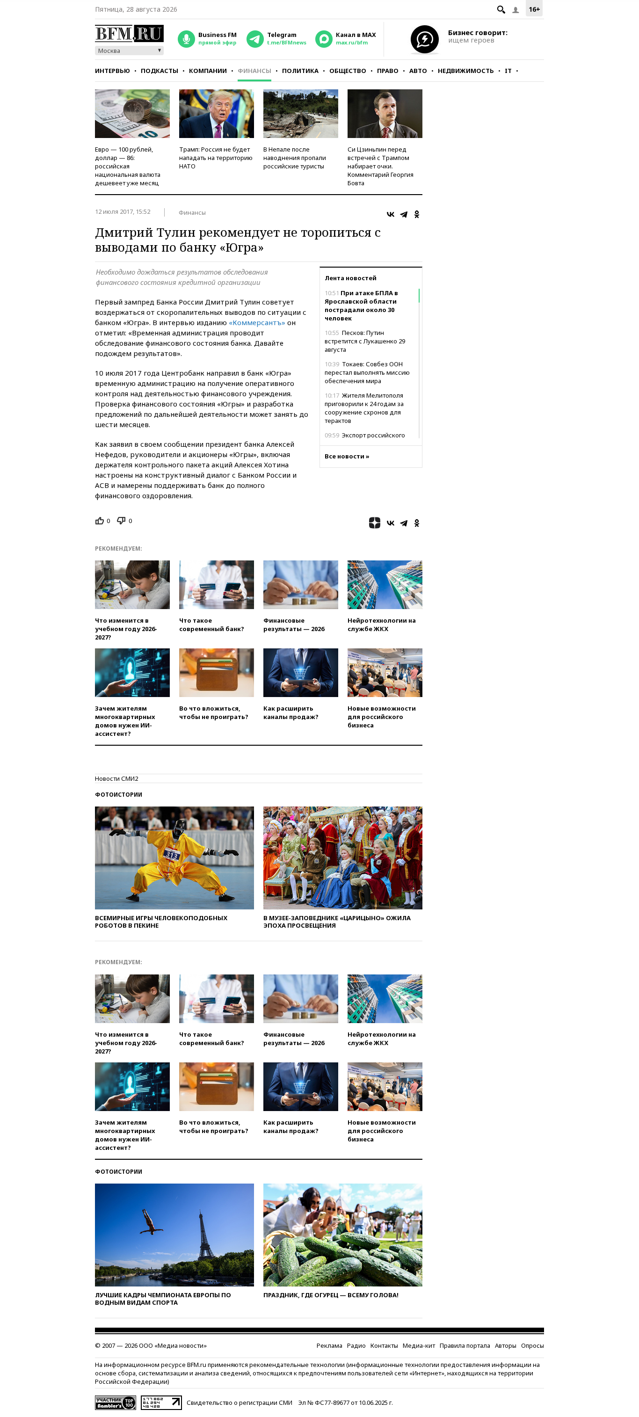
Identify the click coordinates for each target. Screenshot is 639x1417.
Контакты (384, 1345)
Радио (356, 1345)
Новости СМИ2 (116, 778)
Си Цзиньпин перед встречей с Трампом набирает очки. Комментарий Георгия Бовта (381, 166)
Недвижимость (466, 70)
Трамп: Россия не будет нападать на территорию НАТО (216, 157)
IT (508, 70)
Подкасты (159, 70)
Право (388, 70)
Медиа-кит (419, 1345)
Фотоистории (118, 795)
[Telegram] (403, 214)
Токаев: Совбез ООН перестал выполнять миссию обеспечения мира (367, 372)
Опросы (532, 1345)
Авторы (505, 1345)
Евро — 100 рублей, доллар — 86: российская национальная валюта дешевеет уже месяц (127, 166)
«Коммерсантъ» (257, 322)
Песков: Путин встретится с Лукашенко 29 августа (365, 341)
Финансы (254, 70)
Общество (347, 70)
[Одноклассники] (416, 214)
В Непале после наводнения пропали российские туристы (294, 157)
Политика (300, 70)
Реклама (329, 1345)
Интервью (112, 70)
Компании (208, 70)
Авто (418, 70)
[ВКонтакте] (390, 214)
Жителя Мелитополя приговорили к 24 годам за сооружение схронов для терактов (364, 408)
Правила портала (465, 1345)
